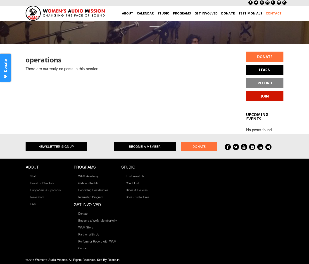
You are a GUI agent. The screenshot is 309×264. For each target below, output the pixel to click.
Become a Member (145, 146)
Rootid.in (113, 259)
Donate (264, 56)
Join (265, 96)
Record (265, 83)
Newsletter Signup (56, 146)
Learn (265, 69)
